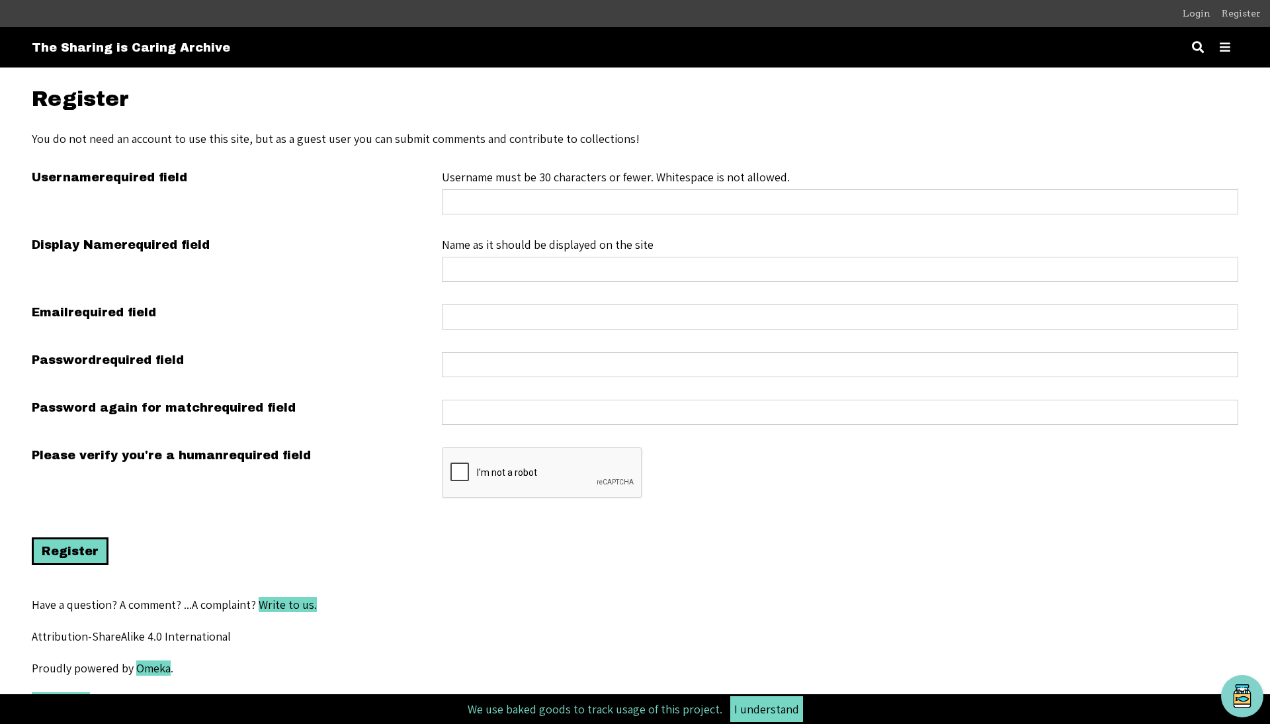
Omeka (153, 668)
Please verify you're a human (171, 455)
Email (94, 312)
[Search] (1198, 47)
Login (1196, 13)
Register (1241, 13)
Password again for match (164, 407)
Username (109, 177)
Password (108, 360)
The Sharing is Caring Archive (131, 47)
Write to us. (288, 604)
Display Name (121, 244)
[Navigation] (1225, 47)
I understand (766, 709)
